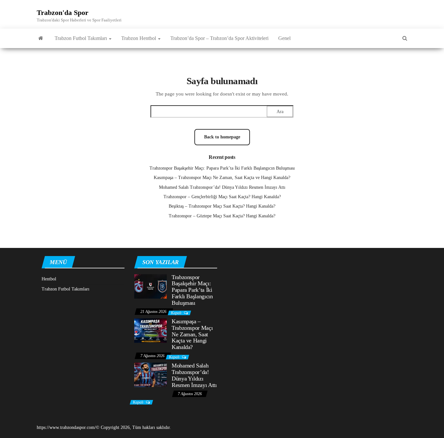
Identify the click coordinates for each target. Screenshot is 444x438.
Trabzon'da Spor (62, 12)
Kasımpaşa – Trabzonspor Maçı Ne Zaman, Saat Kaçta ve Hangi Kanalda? (222, 177)
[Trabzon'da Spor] (41, 38)
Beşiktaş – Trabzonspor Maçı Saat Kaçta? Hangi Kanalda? (222, 206)
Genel (284, 38)
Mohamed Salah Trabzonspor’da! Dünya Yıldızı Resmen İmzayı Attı (222, 187)
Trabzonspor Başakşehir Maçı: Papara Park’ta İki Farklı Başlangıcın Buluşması (222, 168)
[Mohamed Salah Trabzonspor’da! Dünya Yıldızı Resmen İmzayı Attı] (150, 374)
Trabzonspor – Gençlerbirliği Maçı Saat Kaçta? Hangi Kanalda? (222, 196)
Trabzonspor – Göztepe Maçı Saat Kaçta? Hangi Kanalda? (222, 215)
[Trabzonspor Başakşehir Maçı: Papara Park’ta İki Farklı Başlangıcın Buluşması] (150, 285)
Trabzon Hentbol (139, 38)
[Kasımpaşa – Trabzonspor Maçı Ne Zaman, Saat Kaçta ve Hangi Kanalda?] (150, 330)
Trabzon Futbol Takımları (81, 38)
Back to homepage (222, 137)
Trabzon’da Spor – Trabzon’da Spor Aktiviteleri (219, 38)
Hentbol (49, 279)
